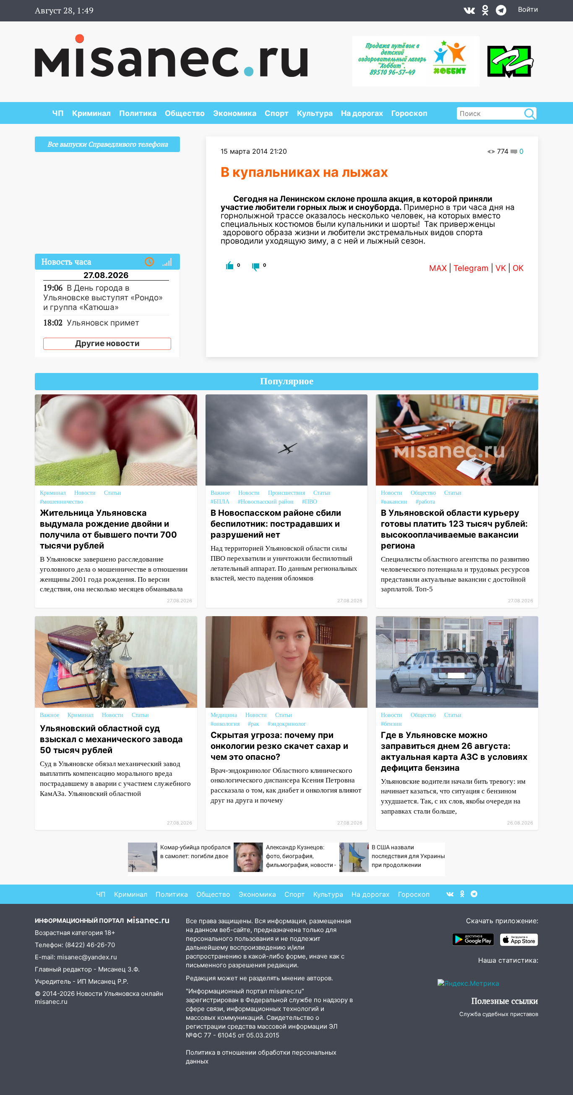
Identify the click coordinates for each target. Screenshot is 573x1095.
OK (518, 268)
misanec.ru (51, 1002)
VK (500, 268)
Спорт (277, 113)
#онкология (225, 724)
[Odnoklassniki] (485, 12)
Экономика (234, 113)
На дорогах (362, 113)
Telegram (471, 268)
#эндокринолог (287, 724)
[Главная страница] (171, 51)
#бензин (391, 724)
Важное (220, 493)
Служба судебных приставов (498, 1014)
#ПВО (309, 502)
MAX (438, 268)
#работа (425, 502)
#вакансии (394, 502)
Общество (185, 113)
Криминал (91, 113)
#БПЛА (220, 502)
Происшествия (286, 493)
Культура (315, 113)
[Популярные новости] (167, 262)
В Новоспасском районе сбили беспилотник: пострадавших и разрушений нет (276, 524)
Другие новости (107, 343)
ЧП (58, 113)
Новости (85, 493)
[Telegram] (501, 12)
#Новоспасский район (266, 502)
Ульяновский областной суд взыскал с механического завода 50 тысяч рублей (111, 739)
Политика (137, 113)
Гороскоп (409, 113)
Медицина (224, 715)
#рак (253, 724)
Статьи (112, 493)
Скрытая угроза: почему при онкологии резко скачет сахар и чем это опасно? (279, 746)
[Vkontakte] (469, 12)
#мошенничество (61, 502)
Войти (528, 9)
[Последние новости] (149, 262)
